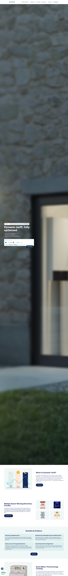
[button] (25, 2)
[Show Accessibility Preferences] (2, 568)
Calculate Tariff (8, 515)
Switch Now (34, 554)
